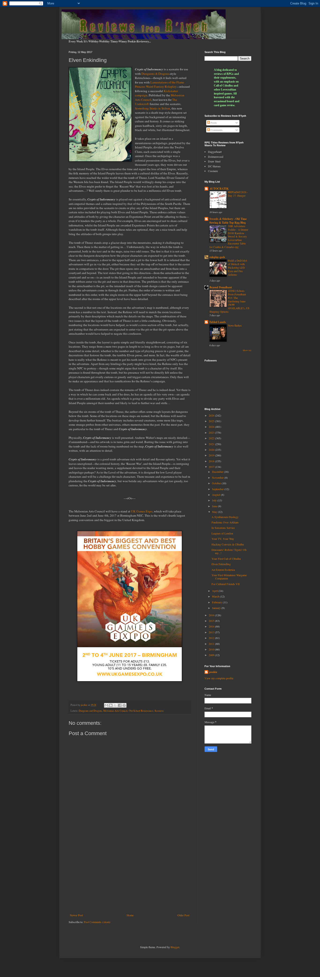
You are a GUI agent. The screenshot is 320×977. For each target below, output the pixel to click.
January (216, 608)
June (215, 506)
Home (130, 915)
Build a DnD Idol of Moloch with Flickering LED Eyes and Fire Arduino (237, 267)
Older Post (183, 915)
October (217, 483)
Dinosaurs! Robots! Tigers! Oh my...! (229, 551)
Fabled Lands (217, 322)
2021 (212, 444)
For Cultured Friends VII (226, 584)
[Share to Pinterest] (124, 705)
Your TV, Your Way (223, 539)
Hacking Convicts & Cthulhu (228, 544)
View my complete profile (219, 678)
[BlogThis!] (110, 705)
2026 (212, 415)
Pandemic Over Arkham (225, 522)
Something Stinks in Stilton (152, 108)
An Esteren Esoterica (223, 569)
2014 (212, 626)
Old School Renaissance (141, 710)
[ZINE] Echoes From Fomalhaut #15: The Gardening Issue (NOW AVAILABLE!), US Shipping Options (229, 301)
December (218, 471)
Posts (213, 122)
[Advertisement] (129, 875)
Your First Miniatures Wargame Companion (229, 576)
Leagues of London (222, 533)
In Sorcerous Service (223, 528)
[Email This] (106, 705)
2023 (212, 432)
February (217, 602)
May (215, 512)
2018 (212, 461)
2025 (212, 421)
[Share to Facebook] (119, 705)
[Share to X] (115, 705)
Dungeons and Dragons (90, 710)
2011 (212, 644)
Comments (216, 130)
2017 (212, 467)
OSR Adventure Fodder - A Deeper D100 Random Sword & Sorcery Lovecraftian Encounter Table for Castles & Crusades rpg (228, 236)
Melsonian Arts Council (115, 710)
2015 (212, 621)
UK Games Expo (142, 511)
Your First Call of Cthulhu (226, 558)
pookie (213, 672)
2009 (212, 655)
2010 (212, 649)
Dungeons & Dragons (155, 73)
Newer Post (76, 915)
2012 (212, 638)
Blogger (175, 947)
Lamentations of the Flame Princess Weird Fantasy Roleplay (159, 84)
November (218, 477)
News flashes (235, 325)
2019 (212, 455)
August (216, 494)
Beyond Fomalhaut (220, 287)
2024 (212, 426)
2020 (212, 449)
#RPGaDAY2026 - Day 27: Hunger (238, 193)
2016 (212, 615)
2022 (212, 438)
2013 (212, 632)
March (216, 596)
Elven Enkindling (221, 564)
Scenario (159, 710)
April (215, 591)
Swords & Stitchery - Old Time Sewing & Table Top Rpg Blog (228, 221)
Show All (247, 350)
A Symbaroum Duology (225, 517)
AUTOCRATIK (219, 189)
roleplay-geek (217, 257)
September (218, 489)
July (214, 500)
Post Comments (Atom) (97, 922)
